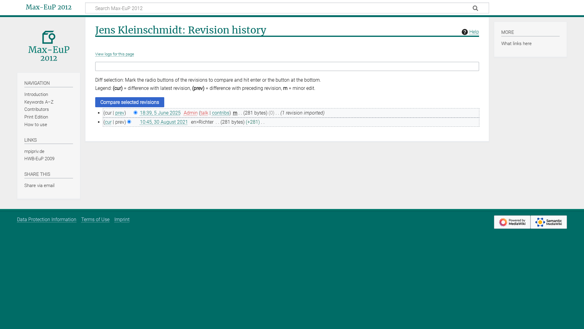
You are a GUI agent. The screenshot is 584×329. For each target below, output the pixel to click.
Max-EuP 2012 (48, 7)
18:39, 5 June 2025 (160, 113)
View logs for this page (114, 54)
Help (474, 32)
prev (119, 113)
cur (108, 122)
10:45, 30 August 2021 (164, 122)
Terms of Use (95, 219)
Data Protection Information (46, 219)
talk (204, 113)
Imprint (122, 219)
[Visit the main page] (48, 44)
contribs (220, 113)
